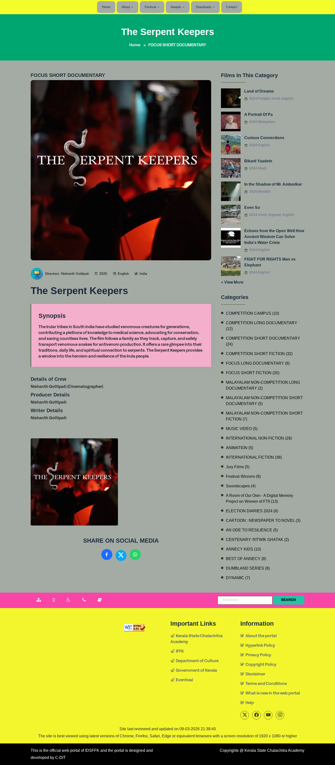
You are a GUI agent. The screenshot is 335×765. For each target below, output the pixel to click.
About (126, 7)
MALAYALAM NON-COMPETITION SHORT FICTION (264, 416)
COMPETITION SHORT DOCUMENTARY (263, 341)
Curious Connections (264, 138)
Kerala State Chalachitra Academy (196, 639)
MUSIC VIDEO (242, 429)
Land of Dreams (259, 91)
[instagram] (280, 715)
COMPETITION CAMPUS (252, 313)
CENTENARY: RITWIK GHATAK (257, 540)
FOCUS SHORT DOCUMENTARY (177, 45)
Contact (231, 7)
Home (106, 7)
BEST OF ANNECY (246, 559)
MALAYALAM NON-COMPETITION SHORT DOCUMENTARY (264, 401)
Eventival (183, 680)
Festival (151, 7)
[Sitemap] (39, 600)
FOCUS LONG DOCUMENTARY (258, 363)
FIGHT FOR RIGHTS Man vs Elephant (270, 262)
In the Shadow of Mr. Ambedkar (273, 184)
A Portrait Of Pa (258, 114)
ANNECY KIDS (243, 549)
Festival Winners (243, 476)
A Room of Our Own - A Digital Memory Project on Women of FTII (259, 498)
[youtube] (268, 715)
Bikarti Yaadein (258, 161)
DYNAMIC (238, 578)
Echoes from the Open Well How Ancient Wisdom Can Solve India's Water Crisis (274, 237)
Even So (252, 207)
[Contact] (84, 600)
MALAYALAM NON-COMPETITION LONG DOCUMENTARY (263, 385)
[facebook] (256, 715)
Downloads (204, 7)
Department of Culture (196, 661)
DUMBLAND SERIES (248, 568)
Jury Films (237, 467)
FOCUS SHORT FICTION (252, 373)
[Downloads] (100, 600)
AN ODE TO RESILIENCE (252, 530)
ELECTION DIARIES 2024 (252, 511)
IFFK (179, 651)
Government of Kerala (195, 670)
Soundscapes (241, 486)
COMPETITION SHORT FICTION (259, 354)
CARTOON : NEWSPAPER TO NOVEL (263, 520)
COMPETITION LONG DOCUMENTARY (261, 326)
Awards (176, 7)
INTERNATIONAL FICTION (254, 457)
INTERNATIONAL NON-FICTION (259, 438)
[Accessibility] (69, 600)
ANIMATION (239, 448)
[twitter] (244, 715)
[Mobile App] (54, 600)
